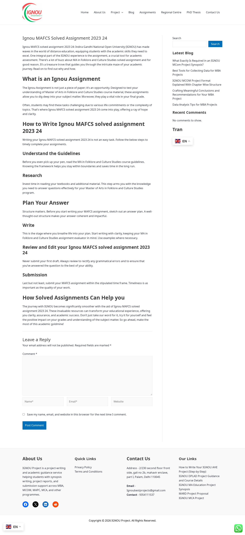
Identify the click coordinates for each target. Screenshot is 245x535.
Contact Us (213, 12)
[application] (121, 12)
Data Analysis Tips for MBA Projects (194, 104)
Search (176, 38)
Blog (131, 12)
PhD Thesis (194, 12)
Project (115, 12)
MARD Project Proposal (193, 493)
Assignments (148, 12)
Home (84, 12)
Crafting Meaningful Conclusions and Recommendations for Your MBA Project (196, 94)
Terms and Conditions (88, 471)
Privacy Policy (83, 467)
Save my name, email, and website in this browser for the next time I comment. (76, 414)
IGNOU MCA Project (191, 498)
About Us (100, 12)
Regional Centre (171, 12)
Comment (29, 354)
